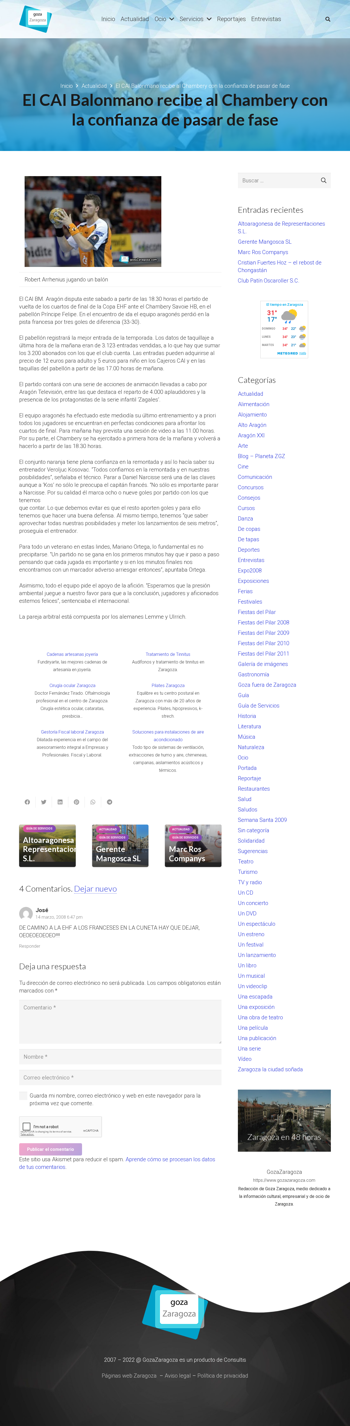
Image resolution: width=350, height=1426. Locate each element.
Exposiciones (253, 581)
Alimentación (253, 404)
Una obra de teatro (260, 1017)
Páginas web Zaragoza (129, 1375)
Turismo (248, 872)
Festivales (250, 601)
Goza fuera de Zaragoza (267, 685)
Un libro (247, 965)
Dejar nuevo (95, 888)
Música (246, 737)
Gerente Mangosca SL (118, 853)
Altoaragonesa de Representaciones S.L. (54, 849)
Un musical (251, 976)
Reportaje (249, 778)
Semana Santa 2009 (262, 820)
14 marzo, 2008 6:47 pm (59, 917)
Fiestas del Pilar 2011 (263, 653)
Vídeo (245, 1059)
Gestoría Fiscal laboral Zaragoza (72, 732)
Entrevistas (251, 560)
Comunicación (255, 477)
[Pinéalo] (76, 802)
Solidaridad (251, 840)
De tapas (248, 539)
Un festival (251, 944)
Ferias (245, 591)
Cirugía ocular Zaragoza (72, 685)
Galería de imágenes (263, 664)
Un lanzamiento (257, 955)
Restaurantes (254, 788)
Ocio (243, 757)
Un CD (245, 892)
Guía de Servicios (258, 705)
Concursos (251, 487)
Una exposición (256, 1007)
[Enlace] (35, 19)
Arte (243, 446)
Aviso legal (178, 1375)
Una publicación (257, 1038)
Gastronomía (253, 674)
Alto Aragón (252, 425)
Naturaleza (251, 747)
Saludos (247, 809)
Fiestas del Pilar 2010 (263, 643)
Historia (247, 716)
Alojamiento (252, 414)
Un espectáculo (256, 924)
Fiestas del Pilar (257, 612)
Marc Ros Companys (187, 853)
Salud (245, 799)
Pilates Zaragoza (168, 685)
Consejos (249, 497)
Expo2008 (250, 570)
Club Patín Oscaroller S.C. (268, 280)
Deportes (249, 549)
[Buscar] (327, 19)
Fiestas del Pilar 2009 (263, 633)
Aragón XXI (251, 435)
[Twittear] (44, 802)
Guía (243, 695)
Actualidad (250, 394)
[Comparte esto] (27, 802)
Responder (29, 946)
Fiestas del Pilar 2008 (263, 622)
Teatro (245, 861)
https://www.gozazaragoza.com (284, 1180)
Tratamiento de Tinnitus (168, 654)
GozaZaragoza (284, 1172)
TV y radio (250, 882)
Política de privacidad (222, 1375)
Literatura (249, 726)
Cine (243, 466)
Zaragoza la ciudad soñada (270, 1069)
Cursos (246, 508)
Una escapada (255, 996)
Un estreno (251, 934)
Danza (245, 518)
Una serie (249, 1048)
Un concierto (253, 903)
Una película (253, 1028)
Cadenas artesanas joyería (72, 654)
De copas (249, 529)
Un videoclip (252, 986)
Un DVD (247, 913)
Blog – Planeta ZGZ (261, 456)
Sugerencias (253, 851)
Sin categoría (253, 830)
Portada (247, 768)
